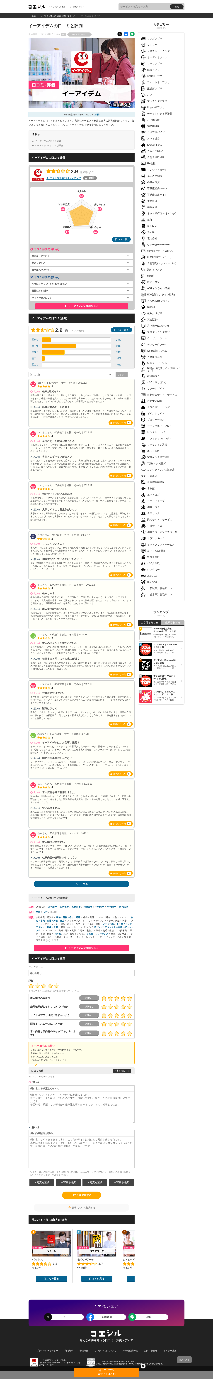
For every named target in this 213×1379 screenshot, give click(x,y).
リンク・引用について (105, 1350)
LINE (149, 1317)
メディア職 (108, 924)
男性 (38, 912)
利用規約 (69, 1350)
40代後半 (111, 906)
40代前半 (99, 906)
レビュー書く (121, 330)
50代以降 (123, 906)
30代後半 (87, 906)
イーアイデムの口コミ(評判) (49, 145)
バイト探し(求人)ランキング (65, 178)
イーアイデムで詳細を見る (83, 306)
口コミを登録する (82, 1195)
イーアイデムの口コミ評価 (48, 141)
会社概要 (84, 1350)
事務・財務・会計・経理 (68, 917)
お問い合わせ (150, 1350)
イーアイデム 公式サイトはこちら (106, 1372)
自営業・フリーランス (97, 933)
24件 (96, 114)
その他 (57, 933)
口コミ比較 (121, 239)
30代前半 (76, 906)
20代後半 (64, 906)
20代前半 (52, 906)
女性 (45, 912)
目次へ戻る (184, 1360)
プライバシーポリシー (47, 1350)
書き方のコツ (123, 1070)
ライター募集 (170, 1350)
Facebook (106, 1317)
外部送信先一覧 (130, 1350)
